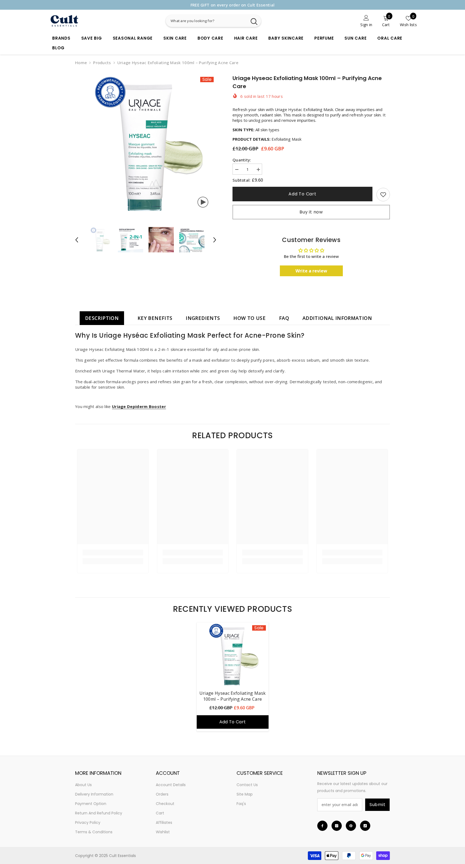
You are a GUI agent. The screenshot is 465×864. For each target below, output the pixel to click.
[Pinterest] (351, 826)
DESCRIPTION (102, 318)
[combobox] (206, 21)
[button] (77, 240)
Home (81, 62)
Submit (377, 804)
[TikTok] (365, 826)
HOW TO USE (249, 318)
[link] (341, 21)
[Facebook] (322, 826)
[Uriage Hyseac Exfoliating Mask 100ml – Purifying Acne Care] (233, 655)
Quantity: (241, 160)
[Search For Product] (234, 21)
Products (102, 62)
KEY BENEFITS (155, 318)
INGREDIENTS (203, 318)
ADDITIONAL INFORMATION (337, 318)
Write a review (311, 271)
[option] (232, 5)
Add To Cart (303, 194)
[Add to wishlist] (383, 194)
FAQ (284, 318)
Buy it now (311, 212)
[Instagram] (337, 826)
